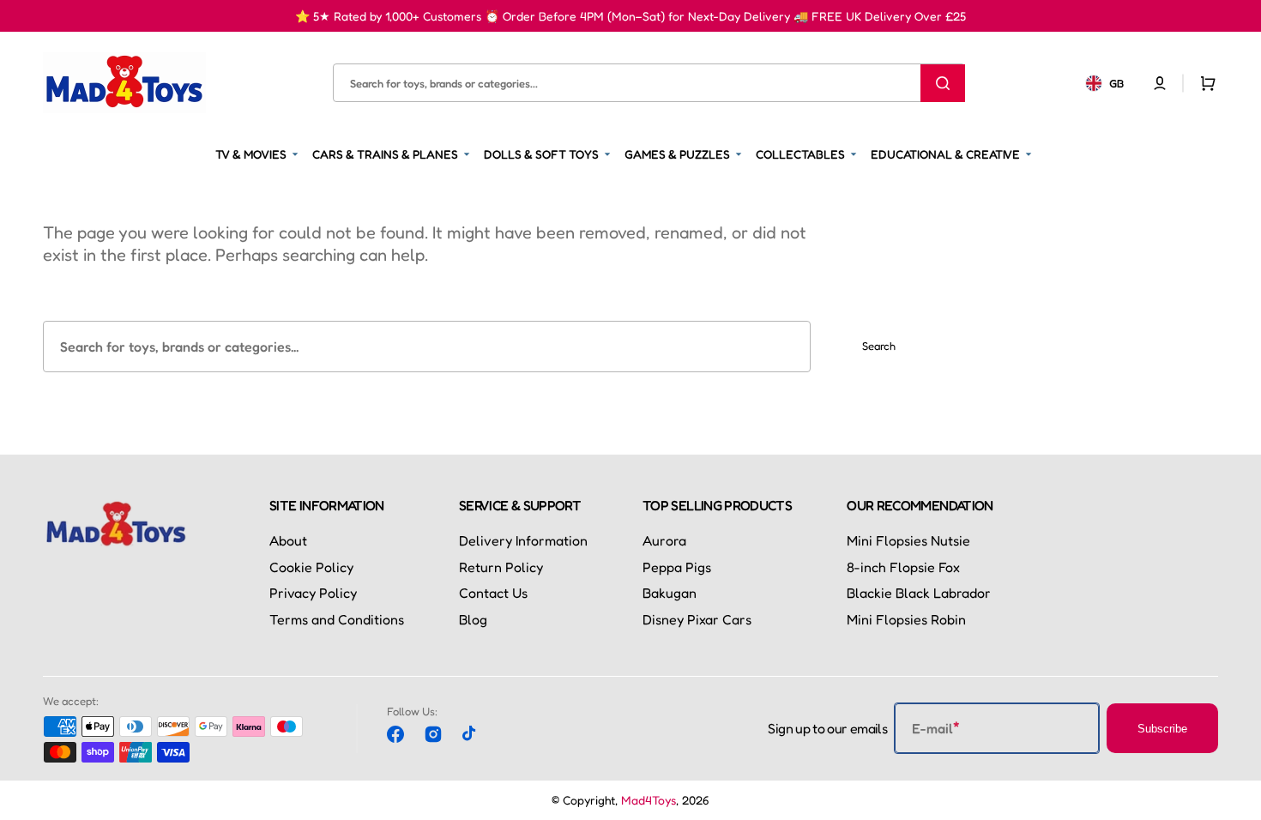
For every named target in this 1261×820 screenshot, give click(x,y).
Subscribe (1162, 728)
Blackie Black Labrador (919, 592)
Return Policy (501, 567)
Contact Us (493, 592)
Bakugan (670, 592)
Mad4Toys (648, 800)
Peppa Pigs (677, 567)
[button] (1160, 82)
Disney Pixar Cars (697, 619)
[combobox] (648, 82)
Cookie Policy (311, 567)
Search (879, 346)
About (288, 540)
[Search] (942, 82)
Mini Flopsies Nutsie (908, 540)
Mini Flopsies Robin (906, 619)
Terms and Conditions (336, 619)
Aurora (664, 540)
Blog (473, 619)
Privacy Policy (313, 592)
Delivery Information (523, 540)
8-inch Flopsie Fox (903, 567)
